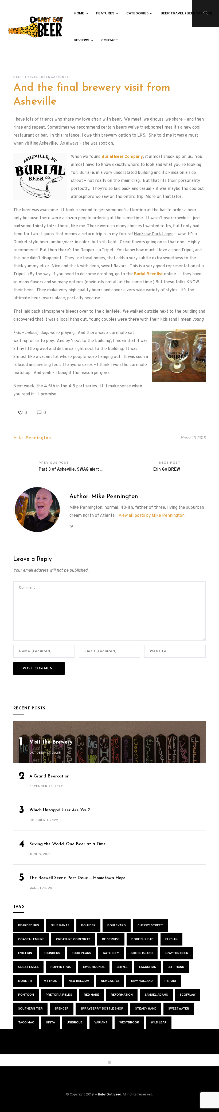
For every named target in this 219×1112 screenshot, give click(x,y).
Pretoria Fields (59, 995)
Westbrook (129, 1022)
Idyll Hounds (94, 967)
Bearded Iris (28, 925)
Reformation (122, 995)
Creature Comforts (73, 939)
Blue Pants (60, 925)
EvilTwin (25, 953)
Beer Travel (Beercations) (186, 13)
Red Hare (91, 995)
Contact (109, 40)
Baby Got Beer (109, 1095)
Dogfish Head (142, 939)
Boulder (88, 925)
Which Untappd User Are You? (59, 810)
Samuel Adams (156, 995)
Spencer (61, 1009)
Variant (101, 1022)
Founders (52, 953)
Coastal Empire (31, 939)
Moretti (25, 981)
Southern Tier (30, 1009)
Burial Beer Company (122, 157)
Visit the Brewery (51, 742)
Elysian (171, 939)
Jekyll (121, 967)
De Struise (111, 939)
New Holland (142, 981)
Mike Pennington (32, 438)
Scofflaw (187, 995)
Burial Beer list (148, 274)
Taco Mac (26, 1022)
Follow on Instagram (114, 1061)
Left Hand (176, 967)
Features (105, 13)
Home (79, 13)
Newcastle (110, 981)
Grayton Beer (176, 953)
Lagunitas (147, 967)
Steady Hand (146, 1009)
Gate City (111, 953)
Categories (137, 13)
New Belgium (79, 981)
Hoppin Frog (60, 967)
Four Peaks (81, 953)
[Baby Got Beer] (35, 27)
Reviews (81, 40)
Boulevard (116, 925)
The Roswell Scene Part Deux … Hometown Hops (77, 878)
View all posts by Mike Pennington (152, 515)
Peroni (170, 981)
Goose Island (142, 953)
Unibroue (75, 1022)
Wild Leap (159, 1022)
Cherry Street (150, 925)
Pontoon (26, 995)
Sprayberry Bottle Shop (101, 1009)
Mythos (50, 981)
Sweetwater (178, 1009)
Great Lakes (28, 967)
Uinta (50, 1022)
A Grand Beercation (49, 776)
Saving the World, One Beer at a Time (67, 844)
